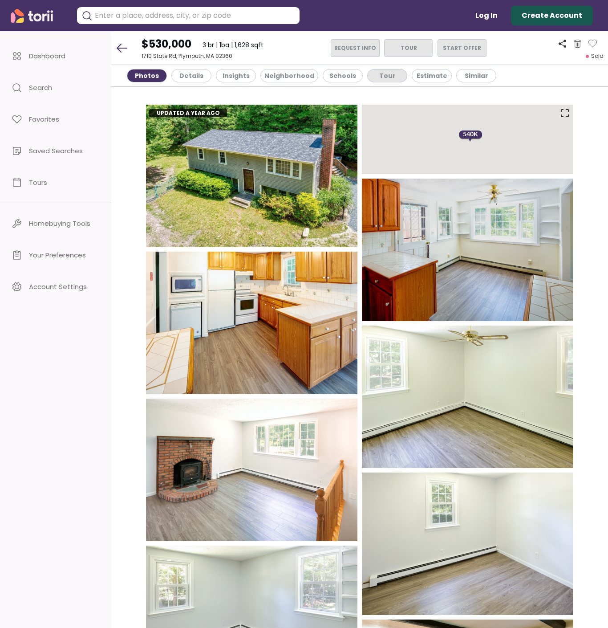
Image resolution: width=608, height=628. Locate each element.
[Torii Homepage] (38, 16)
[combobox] (195, 15)
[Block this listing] (577, 44)
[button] (55, 56)
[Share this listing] (562, 43)
